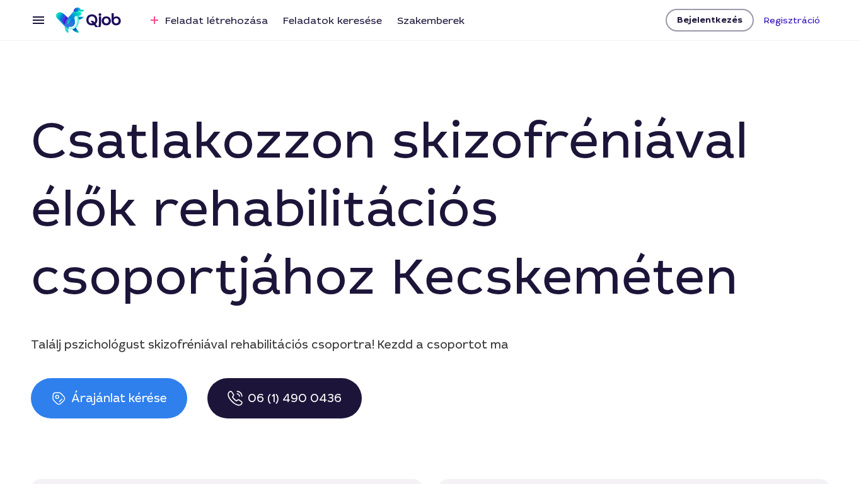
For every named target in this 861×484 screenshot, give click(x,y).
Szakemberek (431, 20)
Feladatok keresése (332, 20)
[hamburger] (38, 20)
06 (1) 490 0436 (295, 398)
